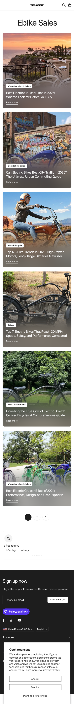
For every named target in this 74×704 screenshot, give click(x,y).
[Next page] (46, 517)
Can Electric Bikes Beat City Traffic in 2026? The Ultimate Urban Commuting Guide (36, 174)
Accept (35, 678)
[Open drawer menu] (4, 5)
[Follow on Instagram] (11, 620)
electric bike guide (16, 165)
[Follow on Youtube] (19, 620)
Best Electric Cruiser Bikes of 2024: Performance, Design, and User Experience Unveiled (36, 494)
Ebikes (11, 325)
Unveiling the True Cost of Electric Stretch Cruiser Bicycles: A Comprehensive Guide (35, 413)
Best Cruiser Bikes (16, 404)
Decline (35, 687)
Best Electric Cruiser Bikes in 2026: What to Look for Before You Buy (30, 95)
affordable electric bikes (19, 86)
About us (8, 637)
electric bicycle (15, 245)
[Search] (64, 5)
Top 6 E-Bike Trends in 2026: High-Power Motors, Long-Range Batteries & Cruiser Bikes (35, 256)
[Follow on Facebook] (3, 620)
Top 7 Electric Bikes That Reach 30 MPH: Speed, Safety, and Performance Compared (36, 333)
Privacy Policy (52, 669)
